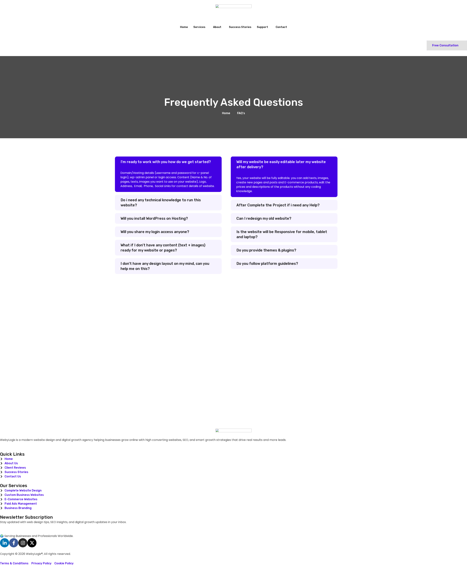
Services (199, 27)
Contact (281, 27)
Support (262, 27)
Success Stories (240, 27)
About (217, 27)
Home (184, 27)
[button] (168, 162)
